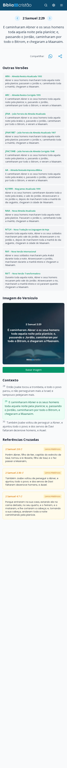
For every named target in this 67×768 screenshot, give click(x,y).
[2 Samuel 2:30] (49, 18)
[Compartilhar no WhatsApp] (50, 56)
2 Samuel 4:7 (12, 496)
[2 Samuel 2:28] (17, 18)
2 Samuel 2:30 (13, 472)
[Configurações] (54, 5)
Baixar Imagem (34, 369)
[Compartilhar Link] (60, 56)
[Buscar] (46, 5)
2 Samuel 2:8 (12, 449)
